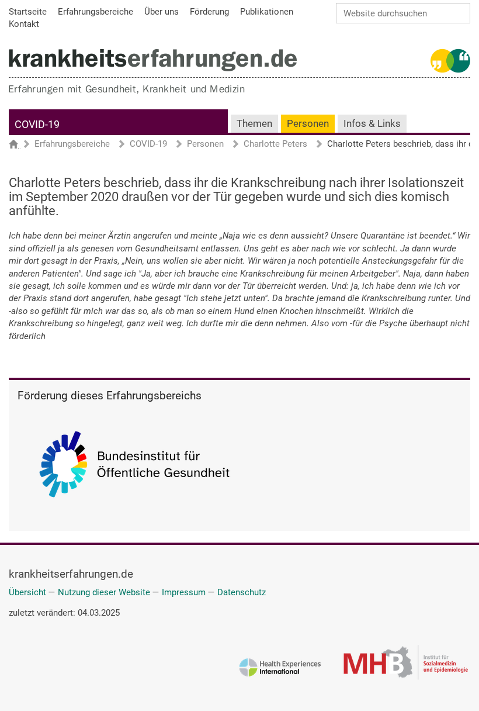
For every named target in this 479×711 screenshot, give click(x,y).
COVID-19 (37, 124)
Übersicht (27, 592)
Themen (254, 123)
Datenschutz (241, 592)
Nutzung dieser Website (104, 592)
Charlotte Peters (275, 144)
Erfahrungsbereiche (72, 144)
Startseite (19, 145)
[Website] (153, 60)
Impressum (184, 592)
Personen (308, 123)
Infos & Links (372, 123)
